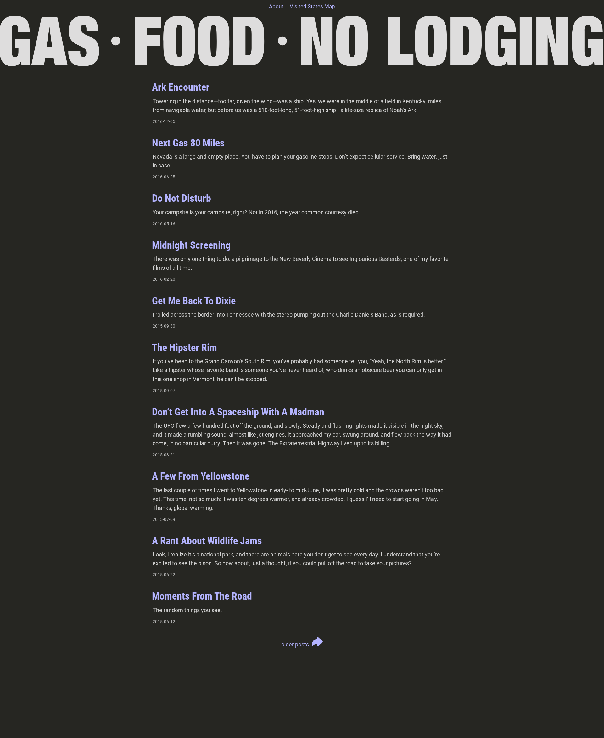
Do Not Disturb (181, 198)
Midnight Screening (191, 245)
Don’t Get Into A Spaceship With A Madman (238, 412)
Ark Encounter (181, 87)
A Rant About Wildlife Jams (207, 541)
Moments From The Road (202, 596)
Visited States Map (312, 6)
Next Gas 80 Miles (188, 143)
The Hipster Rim (184, 347)
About (276, 6)
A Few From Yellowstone (200, 476)
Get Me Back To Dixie (194, 301)
